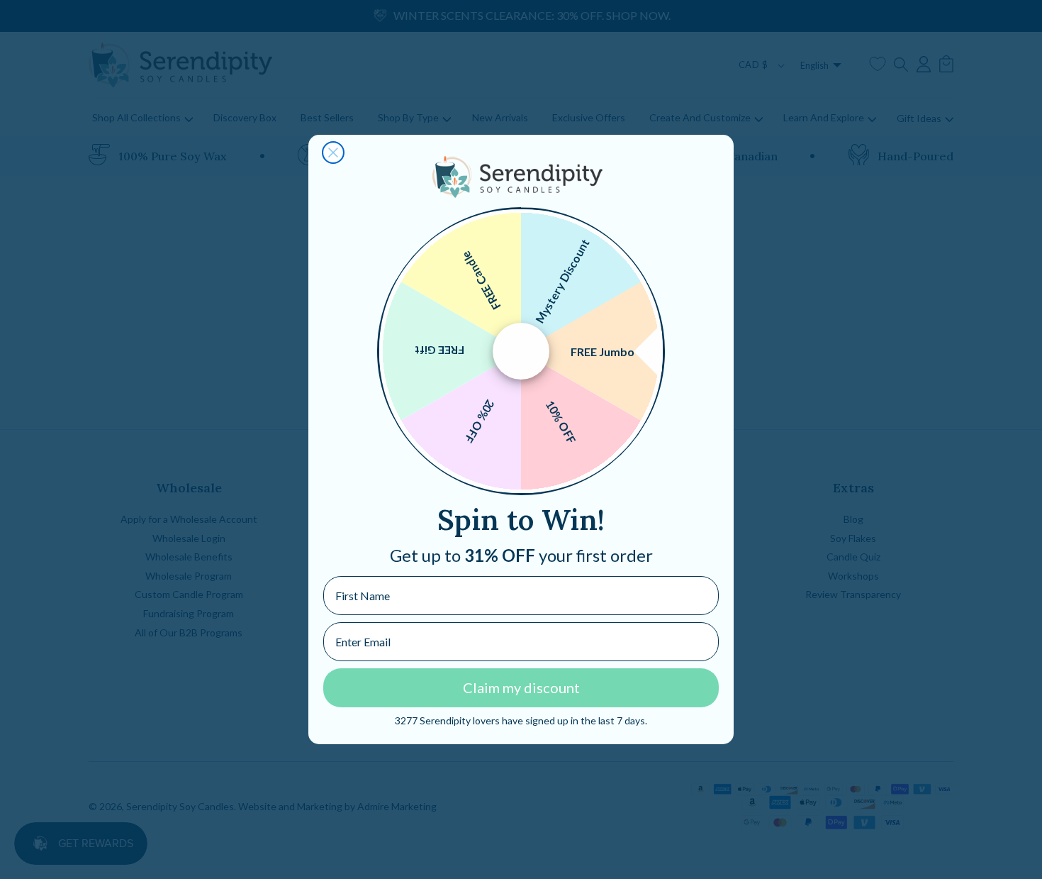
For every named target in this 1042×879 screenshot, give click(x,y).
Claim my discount (521, 687)
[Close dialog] (333, 152)
